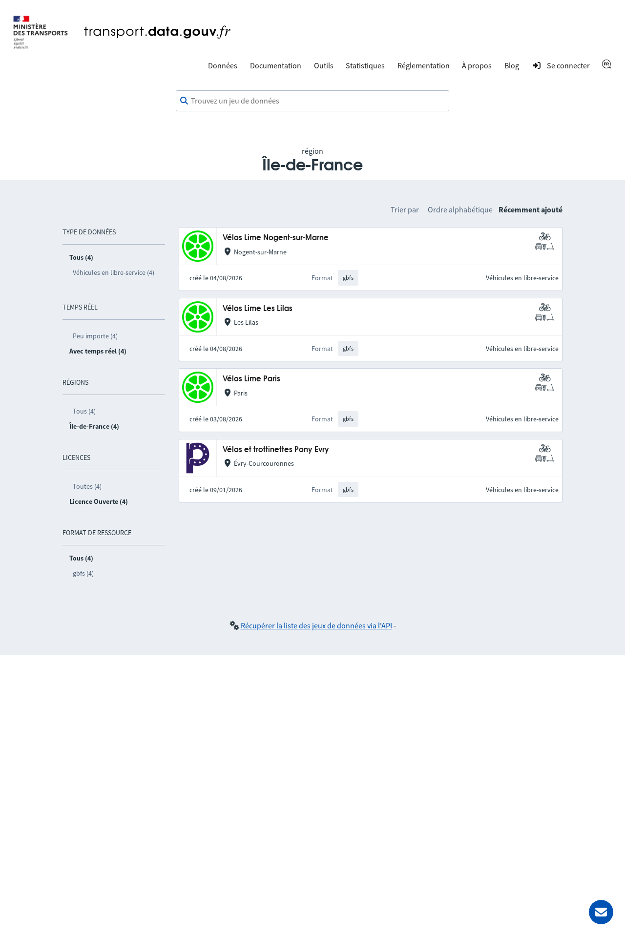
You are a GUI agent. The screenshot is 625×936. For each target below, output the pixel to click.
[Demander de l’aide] (601, 912)
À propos (477, 65)
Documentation (275, 65)
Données (222, 65)
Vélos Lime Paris (251, 379)
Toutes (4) (87, 486)
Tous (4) (84, 411)
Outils (323, 65)
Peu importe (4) (95, 336)
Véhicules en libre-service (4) (113, 272)
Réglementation (423, 65)
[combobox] (312, 101)
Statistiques (365, 65)
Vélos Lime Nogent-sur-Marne (276, 238)
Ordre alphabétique (460, 209)
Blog (511, 65)
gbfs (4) (83, 573)
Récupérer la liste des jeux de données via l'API (316, 625)
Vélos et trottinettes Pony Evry (276, 450)
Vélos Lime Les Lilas (257, 308)
